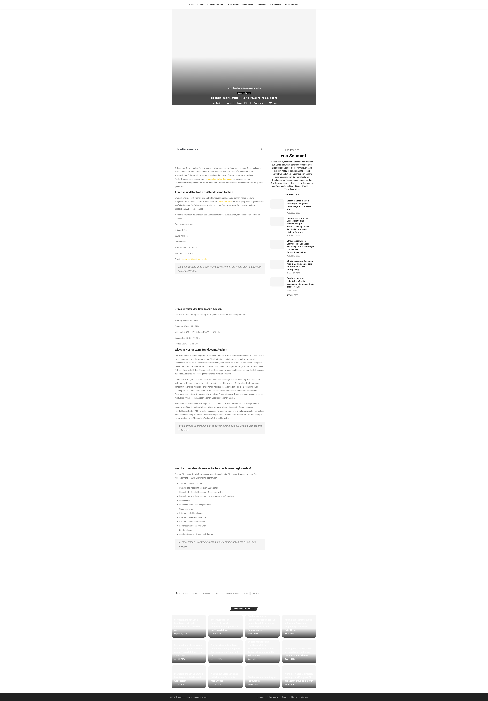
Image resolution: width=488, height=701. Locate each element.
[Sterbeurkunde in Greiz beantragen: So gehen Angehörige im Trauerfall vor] (277, 204)
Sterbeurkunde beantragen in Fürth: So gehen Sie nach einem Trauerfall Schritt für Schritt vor (188, 650)
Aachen (185, 593)
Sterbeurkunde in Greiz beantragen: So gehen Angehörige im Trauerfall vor (299, 205)
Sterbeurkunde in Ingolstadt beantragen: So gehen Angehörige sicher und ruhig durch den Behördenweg (261, 623)
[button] (261, 149)
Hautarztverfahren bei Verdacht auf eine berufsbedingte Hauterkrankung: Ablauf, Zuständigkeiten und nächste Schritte (298, 225)
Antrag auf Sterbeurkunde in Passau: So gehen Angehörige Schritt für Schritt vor (298, 625)
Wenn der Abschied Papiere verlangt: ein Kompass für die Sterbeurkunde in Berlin (299, 677)
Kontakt (284, 697)
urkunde (255, 593)
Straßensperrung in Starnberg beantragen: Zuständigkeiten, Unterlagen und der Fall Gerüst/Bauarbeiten (300, 246)
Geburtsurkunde (196, 4)
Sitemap (294, 697)
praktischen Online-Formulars (219, 179)
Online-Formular (225, 201)
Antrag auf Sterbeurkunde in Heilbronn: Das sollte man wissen (224, 677)
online (245, 593)
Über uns (304, 697)
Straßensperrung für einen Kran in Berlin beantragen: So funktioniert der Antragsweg (300, 265)
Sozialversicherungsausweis (240, 4)
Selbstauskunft (292, 4)
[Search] (317, 4)
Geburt (218, 593)
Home (229, 88)
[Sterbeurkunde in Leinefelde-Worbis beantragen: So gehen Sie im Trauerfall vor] (277, 282)
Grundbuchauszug (215, 4)
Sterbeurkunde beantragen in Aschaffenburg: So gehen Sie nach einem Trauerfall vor (225, 650)
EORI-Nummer (275, 4)
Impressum (261, 697)
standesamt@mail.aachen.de (194, 259)
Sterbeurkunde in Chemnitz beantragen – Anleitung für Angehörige (188, 677)
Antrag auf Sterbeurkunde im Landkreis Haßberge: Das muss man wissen (298, 652)
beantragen (206, 593)
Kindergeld (261, 4)
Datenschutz (273, 697)
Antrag (195, 593)
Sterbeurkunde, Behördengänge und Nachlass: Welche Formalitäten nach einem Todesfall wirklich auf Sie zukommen (261, 647)
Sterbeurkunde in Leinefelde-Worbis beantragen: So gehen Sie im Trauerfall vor (301, 282)
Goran (229, 103)
